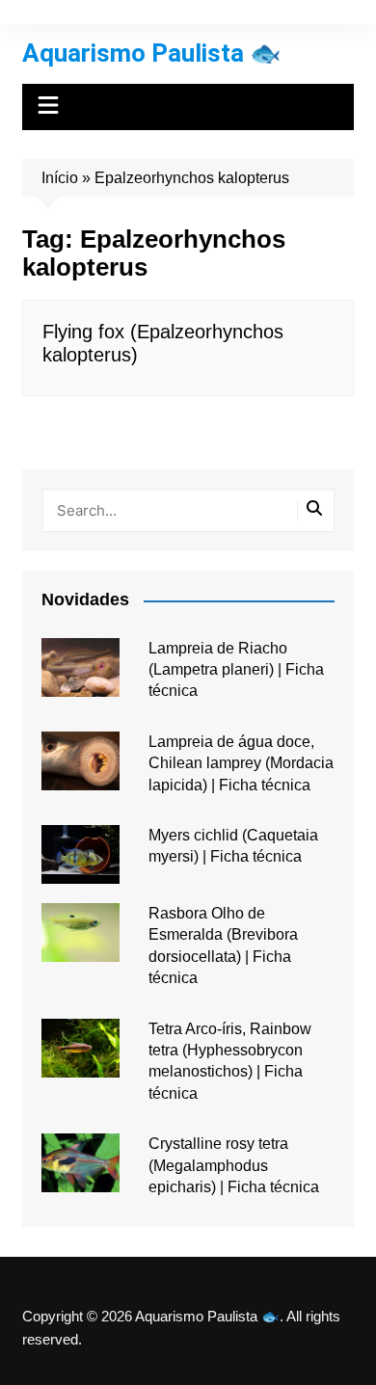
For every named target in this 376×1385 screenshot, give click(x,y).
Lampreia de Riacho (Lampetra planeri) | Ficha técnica (236, 670)
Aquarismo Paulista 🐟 (151, 53)
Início (59, 178)
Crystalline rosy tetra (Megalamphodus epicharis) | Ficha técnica (233, 1165)
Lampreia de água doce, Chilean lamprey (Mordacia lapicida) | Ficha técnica (241, 763)
